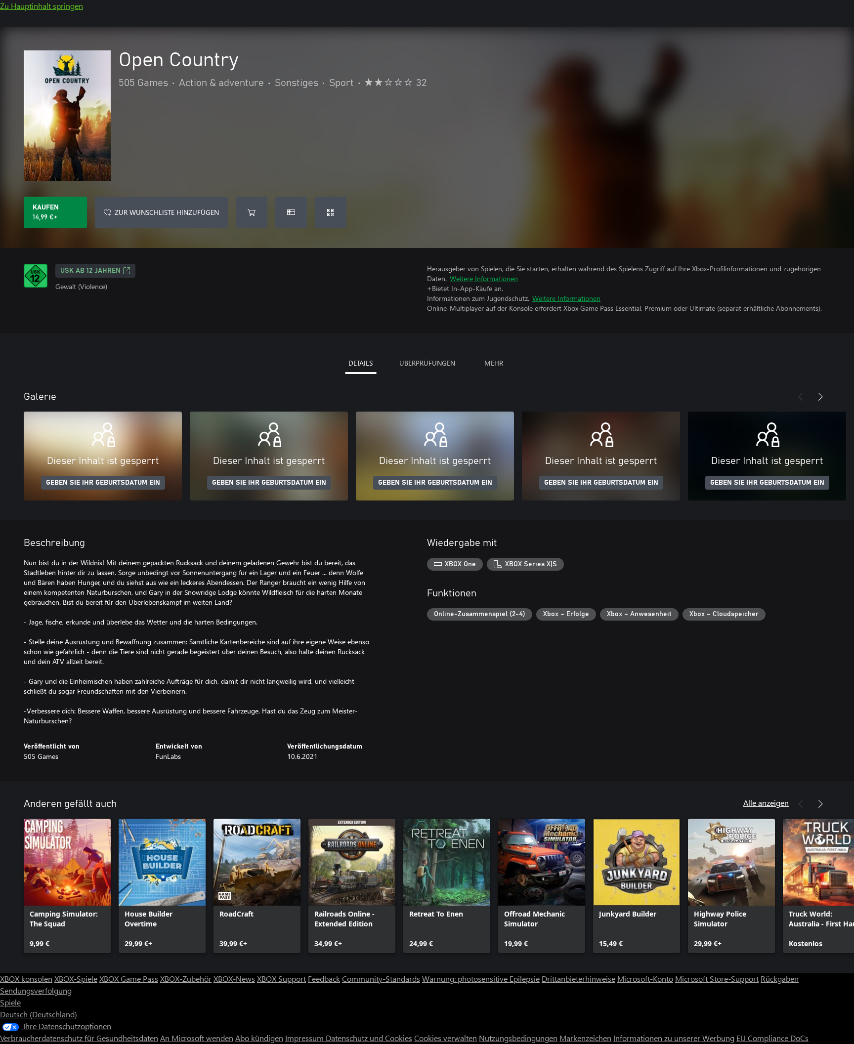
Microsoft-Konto (645, 978)
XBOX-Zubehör (186, 978)
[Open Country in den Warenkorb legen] (251, 212)
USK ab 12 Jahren (90, 270)
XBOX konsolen (26, 978)
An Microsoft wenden (196, 1038)
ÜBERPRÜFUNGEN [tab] (427, 363)
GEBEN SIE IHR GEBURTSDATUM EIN (103, 482)
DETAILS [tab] (360, 363)
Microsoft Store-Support (717, 978)
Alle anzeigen (766, 802)
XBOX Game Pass (128, 978)
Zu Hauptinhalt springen (41, 5)
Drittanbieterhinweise (578, 978)
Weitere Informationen (484, 278)
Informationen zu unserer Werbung (673, 1038)
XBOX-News (234, 978)
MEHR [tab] (493, 363)
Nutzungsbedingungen (518, 1038)
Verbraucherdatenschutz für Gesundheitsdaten (79, 1038)
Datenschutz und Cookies (369, 1038)
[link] (67, 886)
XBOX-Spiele (75, 978)
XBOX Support (281, 978)
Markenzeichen (585, 1038)
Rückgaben (780, 978)
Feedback (324, 978)
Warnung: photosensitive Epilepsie (481, 978)
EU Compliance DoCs (772, 1038)
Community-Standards (381, 978)
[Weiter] (820, 397)
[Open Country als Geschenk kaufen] (291, 212)
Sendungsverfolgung (36, 990)
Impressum (305, 1038)
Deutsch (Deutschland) (38, 1014)
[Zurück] (801, 397)
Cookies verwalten (445, 1038)
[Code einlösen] (330, 212)
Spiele (10, 1002)
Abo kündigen (259, 1038)
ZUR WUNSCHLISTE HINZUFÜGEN (167, 212)
